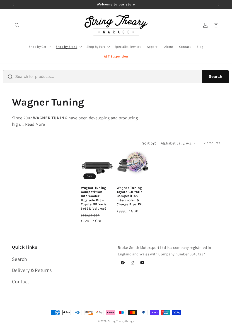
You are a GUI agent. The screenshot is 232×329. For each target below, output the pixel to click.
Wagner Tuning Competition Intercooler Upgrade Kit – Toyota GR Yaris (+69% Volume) (94, 198)
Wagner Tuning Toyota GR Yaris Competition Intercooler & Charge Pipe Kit (130, 196)
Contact (20, 281)
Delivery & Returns (32, 270)
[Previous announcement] (13, 4)
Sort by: (149, 143)
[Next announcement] (219, 4)
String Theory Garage (121, 321)
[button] (17, 25)
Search (215, 76)
